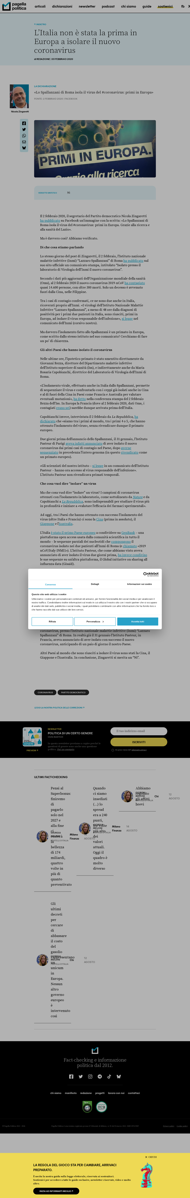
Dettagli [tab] (95, 584)
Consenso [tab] (50, 584)
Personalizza (93, 621)
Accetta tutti (137, 621)
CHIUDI (152, 1157)
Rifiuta (52, 621)
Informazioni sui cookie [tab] (139, 584)
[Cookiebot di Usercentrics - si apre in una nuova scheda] (146, 574)
